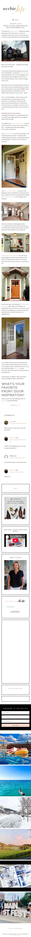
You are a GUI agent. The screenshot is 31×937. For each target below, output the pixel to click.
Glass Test (17, 368)
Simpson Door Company (17, 123)
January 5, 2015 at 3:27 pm (17, 458)
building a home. (14, 31)
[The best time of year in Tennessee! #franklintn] (15, 844)
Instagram (4, 400)
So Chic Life (15, 9)
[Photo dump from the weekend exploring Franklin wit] (15, 907)
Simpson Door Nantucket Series (10, 255)
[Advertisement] (15, 652)
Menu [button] (17, 19)
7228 (3, 226)
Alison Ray (12, 437)
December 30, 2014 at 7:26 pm (18, 423)
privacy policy (12, 928)
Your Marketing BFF (15, 934)
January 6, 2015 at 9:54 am (17, 472)
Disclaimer (20, 688)
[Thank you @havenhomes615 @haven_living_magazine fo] (15, 876)
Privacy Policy (12, 688)
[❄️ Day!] (15, 812)
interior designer (24, 73)
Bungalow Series (8, 133)
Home (18, 405)
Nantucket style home (8, 197)
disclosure (20, 928)
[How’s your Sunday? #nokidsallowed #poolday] (15, 749)
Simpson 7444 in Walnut (10, 191)
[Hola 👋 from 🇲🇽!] (15, 780)
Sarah (11, 421)
